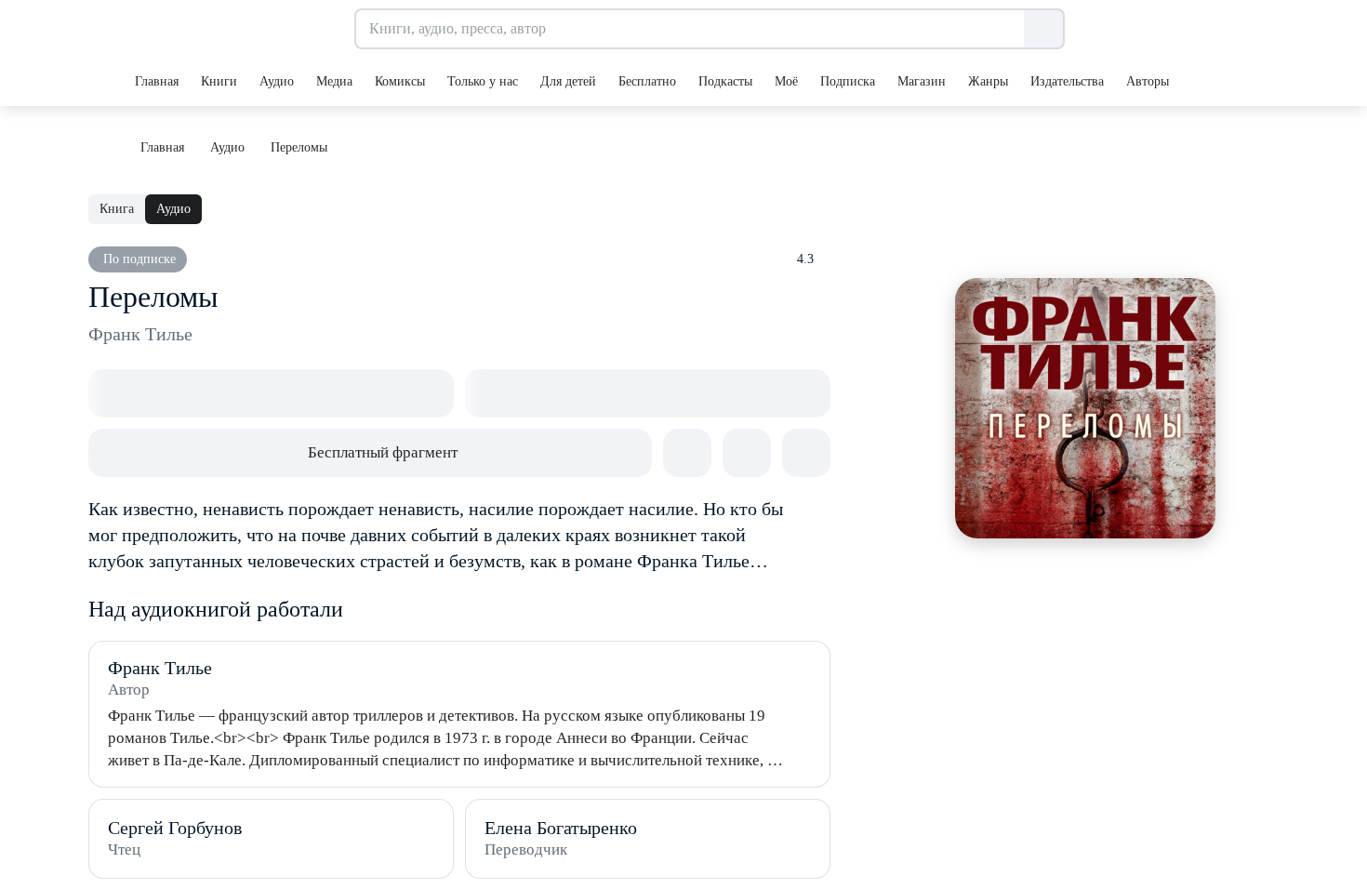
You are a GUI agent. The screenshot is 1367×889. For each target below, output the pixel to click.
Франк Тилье (140, 334)
